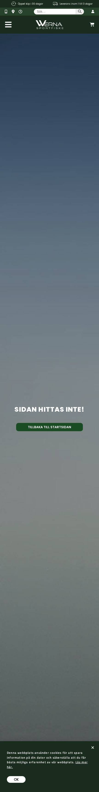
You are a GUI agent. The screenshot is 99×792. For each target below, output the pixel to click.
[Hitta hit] (14, 11)
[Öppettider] (21, 11)
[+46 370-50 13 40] (8, 11)
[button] (92, 747)
